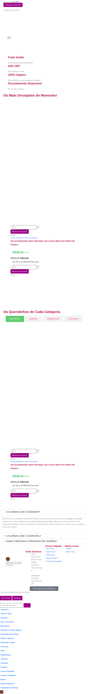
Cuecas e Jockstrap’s (8, 675)
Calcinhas (4, 659)
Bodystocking (5, 655)
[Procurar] (27, 605)
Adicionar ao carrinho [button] (19, 231)
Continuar (17, 598)
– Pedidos (68, 548)
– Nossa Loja (49, 548)
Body (2, 651)
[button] (1, 602)
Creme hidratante (17, 238)
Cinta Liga (4, 646)
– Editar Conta (69, 552)
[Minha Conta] (4, 33)
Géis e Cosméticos (31, 238)
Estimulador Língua (8, 642)
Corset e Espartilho (7, 671)
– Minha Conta (50, 555)
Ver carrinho (5, 598)
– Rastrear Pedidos (51, 558)
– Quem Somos (50, 552)
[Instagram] (8, 559)
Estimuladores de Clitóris (10, 634)
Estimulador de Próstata (9, 688)
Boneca (3, 679)
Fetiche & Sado (6, 613)
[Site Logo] (14, 25)
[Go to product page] (46, 162)
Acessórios (5, 609)
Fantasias (4, 618)
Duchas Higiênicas (7, 684)
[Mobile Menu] (4, 16)
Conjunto (4, 667)
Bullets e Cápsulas (7, 638)
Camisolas (4, 663)
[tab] (15, 319)
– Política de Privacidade (53, 561)
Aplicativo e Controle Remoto (11, 630)
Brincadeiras (5, 626)
